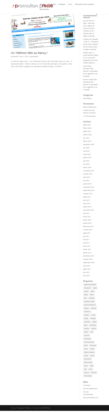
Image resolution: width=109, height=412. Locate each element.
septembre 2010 (88, 262)
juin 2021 (86, 138)
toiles (90, 369)
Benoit (16, 56)
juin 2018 (86, 148)
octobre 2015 (87, 174)
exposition (87, 322)
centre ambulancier (90, 305)
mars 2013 (86, 203)
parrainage (87, 339)
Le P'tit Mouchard (89, 116)
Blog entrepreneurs (89, 107)
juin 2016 (86, 161)
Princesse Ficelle (89, 342)
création (86, 315)
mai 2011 (86, 239)
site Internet (87, 359)
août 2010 (86, 266)
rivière (86, 349)
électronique (88, 376)
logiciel (86, 332)
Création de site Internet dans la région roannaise (89, 33)
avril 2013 (86, 200)
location (93, 328)
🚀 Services (52, 4)
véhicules (94, 372)
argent (95, 288)
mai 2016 (86, 164)
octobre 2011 (87, 230)
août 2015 (86, 177)
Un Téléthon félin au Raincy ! (29, 53)
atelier (92, 291)
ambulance (87, 288)
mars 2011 (86, 246)
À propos (62, 4)
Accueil (42, 4)
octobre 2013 (87, 194)
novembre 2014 (88, 187)
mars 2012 (86, 217)
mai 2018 (86, 151)
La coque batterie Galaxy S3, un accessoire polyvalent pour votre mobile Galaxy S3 (90, 58)
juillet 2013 (87, 197)
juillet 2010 (87, 269)
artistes (86, 291)
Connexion (86, 385)
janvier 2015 (87, 184)
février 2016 (87, 167)
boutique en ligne (89, 301)
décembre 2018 (88, 144)
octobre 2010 (87, 259)
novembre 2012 (88, 210)
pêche (86, 345)
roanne (92, 349)
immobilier (93, 325)
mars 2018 (86, 154)
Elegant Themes (24, 408)
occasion (86, 335)
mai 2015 (86, 180)
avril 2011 (86, 243)
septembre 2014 (88, 190)
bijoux (92, 295)
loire (91, 332)
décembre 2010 (88, 256)
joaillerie (86, 328)
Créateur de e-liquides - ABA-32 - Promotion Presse (90, 41)
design (86, 318)
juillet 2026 (87, 125)
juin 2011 (86, 236)
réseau (86, 356)
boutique (91, 298)
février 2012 (87, 220)
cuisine (93, 315)
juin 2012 (86, 213)
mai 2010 (86, 276)
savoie (92, 356)
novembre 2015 (88, 171)
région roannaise (89, 352)
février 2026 (87, 128)
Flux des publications (90, 389)
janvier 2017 (87, 157)
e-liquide (92, 318)
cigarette (93, 308)
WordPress (46, 408)
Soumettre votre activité (84, 4)
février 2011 (87, 249)
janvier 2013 (87, 207)
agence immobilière (90, 284)
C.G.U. (70, 4)
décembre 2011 (88, 226)
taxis (85, 369)
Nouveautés (44, 9)
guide (85, 325)
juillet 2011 (87, 233)
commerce (87, 311)
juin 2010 (86, 272)
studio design (88, 362)
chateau (86, 308)
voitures (86, 372)
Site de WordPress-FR (90, 398)
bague (86, 295)
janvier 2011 (87, 253)
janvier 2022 (87, 135)
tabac (91, 366)
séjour (86, 366)
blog (85, 298)
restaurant (93, 345)
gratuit (94, 322)
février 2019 (87, 141)
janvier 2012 (87, 223)
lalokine (85, 53)
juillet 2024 (87, 131)
